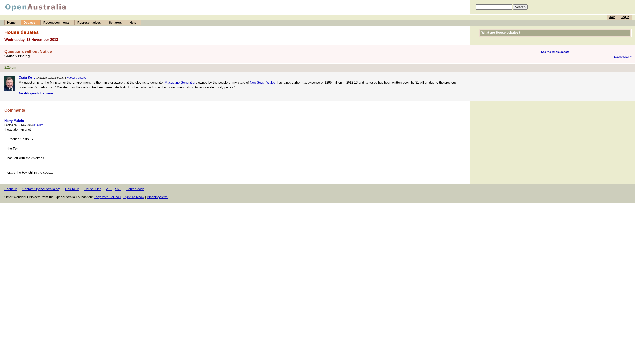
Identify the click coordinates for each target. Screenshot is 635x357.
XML (118, 189)
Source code (135, 189)
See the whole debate (555, 51)
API (109, 189)
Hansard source (76, 77)
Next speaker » (622, 56)
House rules (92, 189)
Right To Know (133, 197)
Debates (29, 22)
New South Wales (262, 82)
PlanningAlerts (157, 197)
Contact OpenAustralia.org (41, 189)
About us (10, 189)
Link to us (72, 189)
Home (11, 22)
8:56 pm (38, 124)
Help (133, 22)
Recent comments (56, 22)
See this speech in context (36, 93)
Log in (625, 17)
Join (612, 17)
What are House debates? (500, 32)
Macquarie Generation (180, 82)
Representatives (89, 22)
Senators (115, 22)
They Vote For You (107, 197)
